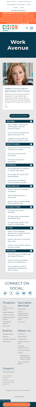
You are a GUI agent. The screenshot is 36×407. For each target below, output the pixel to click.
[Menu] (30, 28)
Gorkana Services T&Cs (23, 342)
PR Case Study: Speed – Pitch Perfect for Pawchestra (18, 223)
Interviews (11, 165)
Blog (28, 4)
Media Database (8, 312)
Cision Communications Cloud (8, 308)
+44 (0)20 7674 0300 (8, 380)
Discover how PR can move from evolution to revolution (19, 149)
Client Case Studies (24, 350)
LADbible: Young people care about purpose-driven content (18, 140)
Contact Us (21, 334)
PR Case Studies (13, 207)
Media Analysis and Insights (9, 318)
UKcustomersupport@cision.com (8, 383)
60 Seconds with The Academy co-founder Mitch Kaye (18, 169)
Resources (11, 251)
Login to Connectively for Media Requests (23, 313)
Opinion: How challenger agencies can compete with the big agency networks (19, 233)
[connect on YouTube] (23, 293)
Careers (15, 7)
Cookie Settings (19, 396)
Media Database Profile (23, 318)
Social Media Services (7, 322)
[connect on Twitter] (5, 293)
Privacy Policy (22, 336)
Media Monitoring (8, 315)
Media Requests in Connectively (16, 4)
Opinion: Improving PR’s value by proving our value (19, 246)
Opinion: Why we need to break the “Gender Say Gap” (19, 202)
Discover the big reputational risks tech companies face (18, 261)
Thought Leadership (9, 339)
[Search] (26, 28)
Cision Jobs (6, 326)
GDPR (22, 7)
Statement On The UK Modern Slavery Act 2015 (25, 357)
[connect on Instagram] (30, 293)
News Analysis (13, 186)
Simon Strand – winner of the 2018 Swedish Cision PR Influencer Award (18, 126)
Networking (6, 341)
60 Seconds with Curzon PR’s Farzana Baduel (18, 175)
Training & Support (9, 372)
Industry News (13, 144)
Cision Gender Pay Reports (24, 362)
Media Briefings (8, 334)
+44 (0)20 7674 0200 (18, 10)
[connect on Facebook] (11, 293)
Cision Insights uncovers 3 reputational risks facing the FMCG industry (17, 268)
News (6, 106)
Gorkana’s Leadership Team (23, 346)
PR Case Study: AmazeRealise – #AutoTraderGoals (19, 217)
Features (11, 121)
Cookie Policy (22, 339)
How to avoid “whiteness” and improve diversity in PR (18, 134)
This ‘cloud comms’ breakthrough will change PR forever (19, 255)
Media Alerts (22, 309)
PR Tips (10, 228)
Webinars (6, 336)
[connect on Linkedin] (17, 293)
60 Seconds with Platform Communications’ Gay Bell (17, 181)
